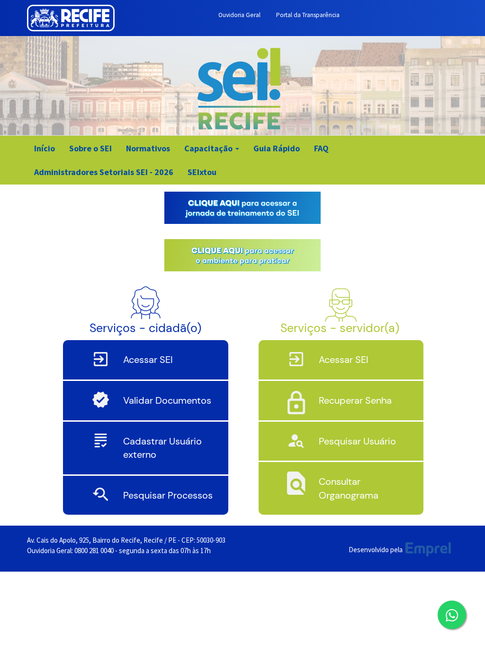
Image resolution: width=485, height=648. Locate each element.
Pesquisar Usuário (357, 441)
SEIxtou (202, 172)
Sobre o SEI (90, 148)
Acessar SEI (148, 359)
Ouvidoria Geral (239, 15)
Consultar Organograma (348, 488)
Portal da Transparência (308, 15)
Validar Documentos (167, 400)
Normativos (148, 148)
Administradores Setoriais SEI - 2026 (103, 172)
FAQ (321, 148)
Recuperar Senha (355, 400)
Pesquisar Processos (168, 495)
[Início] (239, 91)
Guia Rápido (276, 148)
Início (44, 148)
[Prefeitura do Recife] (71, 18)
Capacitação (209, 148)
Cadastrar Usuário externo (162, 448)
